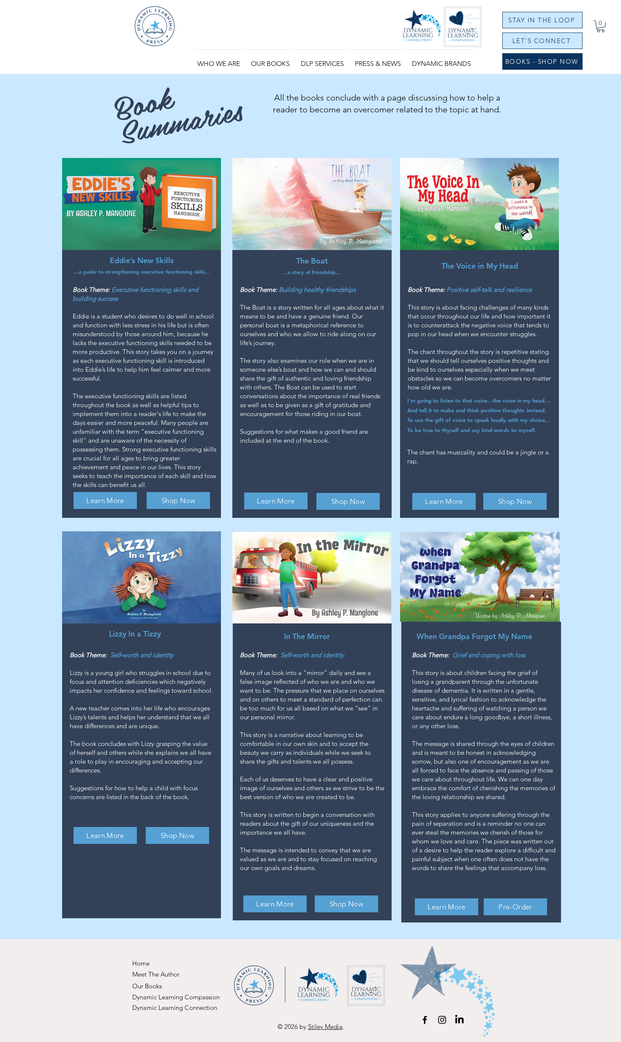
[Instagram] (442, 1020)
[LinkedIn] (459, 1020)
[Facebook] (424, 1020)
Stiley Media (325, 1027)
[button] (270, 60)
